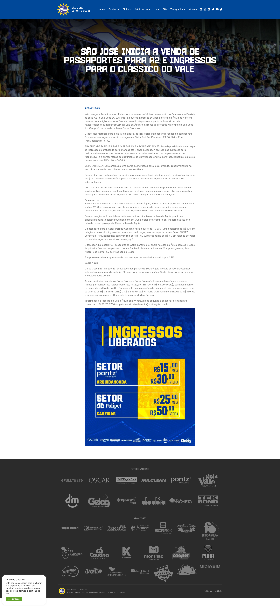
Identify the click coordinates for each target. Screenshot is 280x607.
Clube (126, 9)
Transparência (178, 9)
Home (102, 9)
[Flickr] (201, 9)
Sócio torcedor (143, 9)
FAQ (165, 9)
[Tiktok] (221, 9)
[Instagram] (205, 9)
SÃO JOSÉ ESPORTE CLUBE (81, 9)
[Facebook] (209, 9)
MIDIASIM (121, 592)
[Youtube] (217, 9)
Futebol (112, 9)
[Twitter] (213, 9)
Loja (156, 9)
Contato (193, 9)
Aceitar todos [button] (14, 599)
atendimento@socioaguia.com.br (151, 304)
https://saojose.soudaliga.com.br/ (103, 124)
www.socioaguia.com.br (98, 275)
